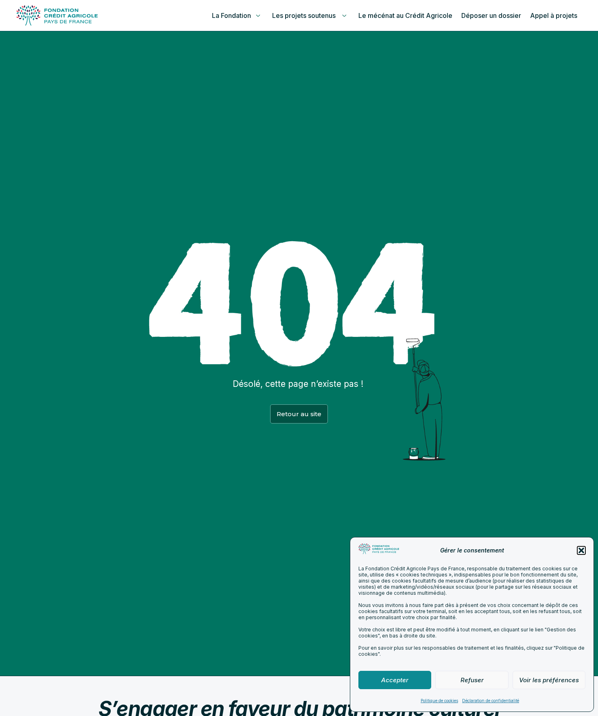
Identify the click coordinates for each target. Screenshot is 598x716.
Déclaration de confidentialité (490, 700)
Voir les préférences (549, 680)
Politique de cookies (439, 700)
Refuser (472, 680)
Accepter (394, 680)
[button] (581, 550)
